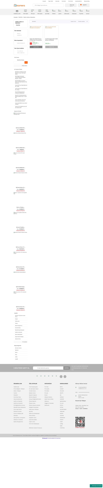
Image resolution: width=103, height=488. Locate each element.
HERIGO (62, 397)
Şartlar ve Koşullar (18, 401)
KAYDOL (67, 368)
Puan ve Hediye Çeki (18, 413)
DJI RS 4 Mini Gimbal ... (20, 286)
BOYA (61, 386)
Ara (26, 62)
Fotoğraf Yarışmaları (34, 407)
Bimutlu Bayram (33, 397)
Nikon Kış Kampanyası (34, 413)
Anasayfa (44, 1)
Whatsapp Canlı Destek (97, 485)
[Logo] (19, 5)
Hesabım (16, 395)
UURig (61, 423)
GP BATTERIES (63, 409)
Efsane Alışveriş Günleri (34, 405)
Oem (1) (18, 33)
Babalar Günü (32, 393)
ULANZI (61, 389)
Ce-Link (61, 403)
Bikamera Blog (86, 1)
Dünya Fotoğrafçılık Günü (35, 399)
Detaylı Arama (24, 65)
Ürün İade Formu (18, 409)
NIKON (61, 413)
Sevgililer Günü (32, 417)
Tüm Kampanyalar (33, 386)
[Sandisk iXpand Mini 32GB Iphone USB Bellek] (51, 31)
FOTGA (61, 407)
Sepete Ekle (36, 47)
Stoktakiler (34, 21)
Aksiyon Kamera (48, 397)
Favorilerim (64, 1)
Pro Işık (46, 393)
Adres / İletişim (17, 391)
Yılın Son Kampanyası (34, 423)
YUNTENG (62, 428)
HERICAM (62, 411)
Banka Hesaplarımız (18, 421)
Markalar (16, 415)
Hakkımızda (16, 386)
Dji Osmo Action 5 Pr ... (20, 266)
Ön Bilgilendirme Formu (19, 405)
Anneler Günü (32, 391)
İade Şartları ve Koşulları (19, 417)
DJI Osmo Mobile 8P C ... (20, 167)
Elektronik (47, 405)
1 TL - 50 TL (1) (20, 51)
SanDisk (62, 415)
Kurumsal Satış (17, 397)
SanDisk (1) (19, 35)
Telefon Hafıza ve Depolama (29, 17)
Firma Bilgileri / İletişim (19, 389)
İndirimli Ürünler (18, 411)
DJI (60, 395)
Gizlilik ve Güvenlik (18, 403)
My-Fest (31, 411)
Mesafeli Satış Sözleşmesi (20, 407)
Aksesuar (47, 401)
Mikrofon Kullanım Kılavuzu (35, 428)
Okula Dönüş (32, 415)
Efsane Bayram (32, 401)
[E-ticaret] (51, 438)
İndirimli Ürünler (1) (21, 43)
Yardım (15, 393)
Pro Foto (46, 386)
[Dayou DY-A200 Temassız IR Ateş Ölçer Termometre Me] (36, 31)
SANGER (62, 399)
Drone (46, 395)
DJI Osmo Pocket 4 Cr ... (20, 187)
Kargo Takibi (50, 1)
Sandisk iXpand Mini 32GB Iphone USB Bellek (51, 39)
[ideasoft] (44, 438)
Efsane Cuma (32, 403)
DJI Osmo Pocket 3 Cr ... (20, 247)
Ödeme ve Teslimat (18, 419)
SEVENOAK (62, 417)
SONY (61, 421)
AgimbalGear (63, 401)
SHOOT (61, 419)
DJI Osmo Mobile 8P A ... (20, 127)
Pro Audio (47, 389)
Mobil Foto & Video (49, 399)
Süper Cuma (32, 421)
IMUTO (61, 393)
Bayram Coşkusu (33, 395)
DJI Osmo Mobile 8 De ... (20, 147)
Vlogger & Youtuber (49, 403)
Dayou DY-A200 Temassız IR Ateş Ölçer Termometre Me (36, 39)
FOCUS (61, 405)
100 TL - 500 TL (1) (20, 52)
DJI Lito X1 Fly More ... (20, 227)
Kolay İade (57, 1)
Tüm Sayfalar (24, 341)
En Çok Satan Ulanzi (33, 389)
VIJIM (61, 425)
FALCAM (62, 391)
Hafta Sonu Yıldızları (34, 409)
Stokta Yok (51, 47)
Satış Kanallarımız (78, 1)
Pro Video (47, 391)
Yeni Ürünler (70, 1)
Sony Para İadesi (33, 419)
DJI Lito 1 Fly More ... (21, 207)
